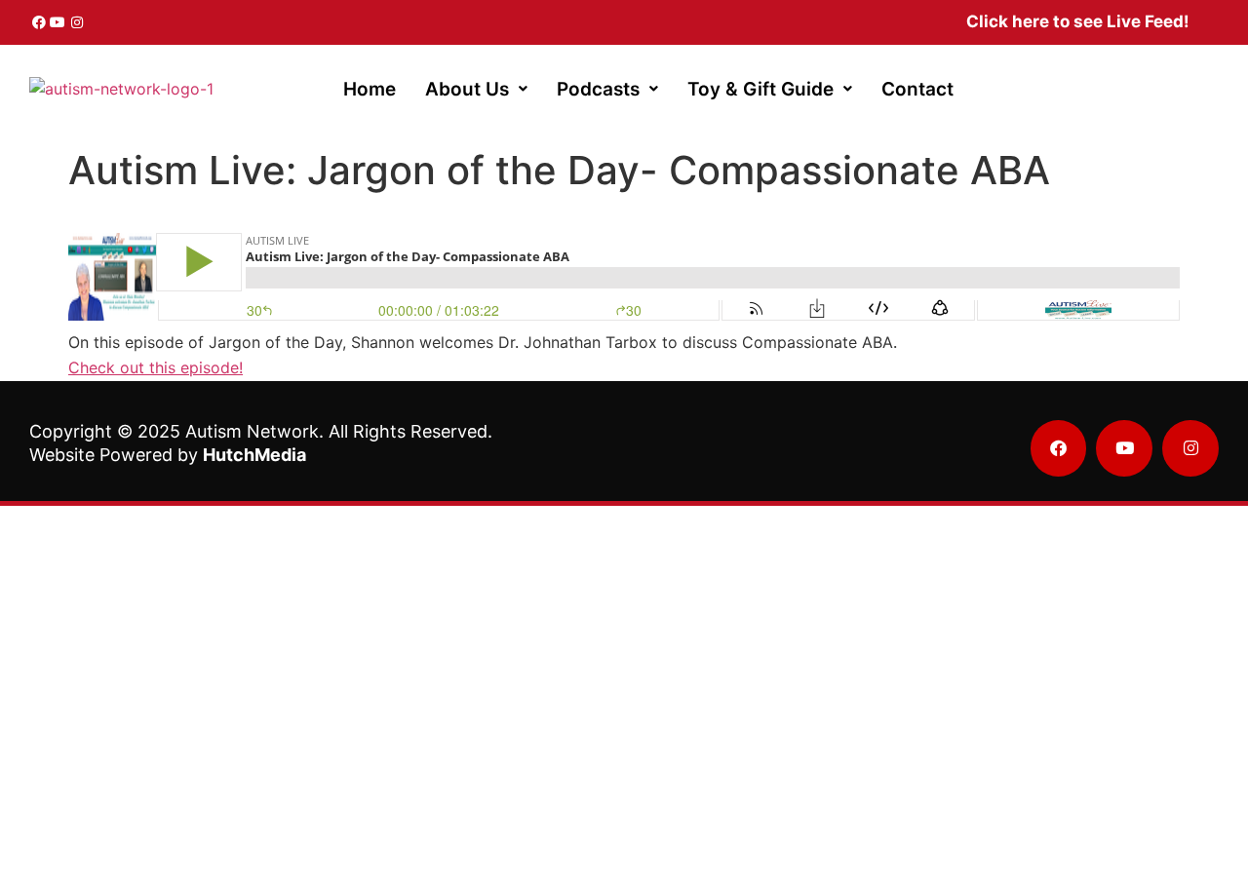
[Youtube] (58, 22)
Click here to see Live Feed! (1078, 21)
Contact (917, 89)
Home (369, 89)
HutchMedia (254, 454)
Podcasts (598, 89)
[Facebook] (39, 22)
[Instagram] (77, 22)
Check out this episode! (155, 367)
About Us (467, 89)
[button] (476, 89)
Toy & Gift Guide (760, 89)
